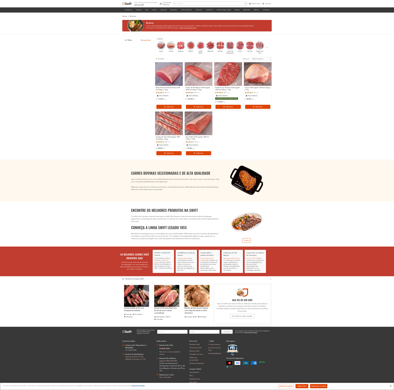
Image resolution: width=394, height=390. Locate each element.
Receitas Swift (194, 344)
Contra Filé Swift (253, 258)
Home (124, 16)
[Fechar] (390, 386)
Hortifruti (209, 10)
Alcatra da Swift (184, 258)
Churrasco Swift (195, 348)
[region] (197, 386)
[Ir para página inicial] (127, 3)
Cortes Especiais (186, 10)
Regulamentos (194, 379)
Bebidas (256, 10)
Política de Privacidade (138, 386)
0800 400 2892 (171, 361)
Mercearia (246, 10)
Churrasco (128, 10)
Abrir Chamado (165, 377)
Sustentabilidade (214, 353)
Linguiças (163, 10)
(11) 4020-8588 (130, 350)
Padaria (236, 10)
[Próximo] (267, 47)
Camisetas (266, 10)
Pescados (173, 10)
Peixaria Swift (194, 351)
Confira (246, 240)
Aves (146, 10)
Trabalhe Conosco (196, 354)
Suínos (154, 10)
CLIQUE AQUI (164, 348)
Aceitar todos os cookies (318, 386)
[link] (139, 5)
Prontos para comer (224, 10)
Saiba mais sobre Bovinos (187, 28)
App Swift (193, 382)
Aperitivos (199, 10)
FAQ (191, 375)
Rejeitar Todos (302, 386)
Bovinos (138, 10)
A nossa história (214, 344)
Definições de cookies (286, 386)
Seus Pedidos (194, 372)
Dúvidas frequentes (196, 363)
